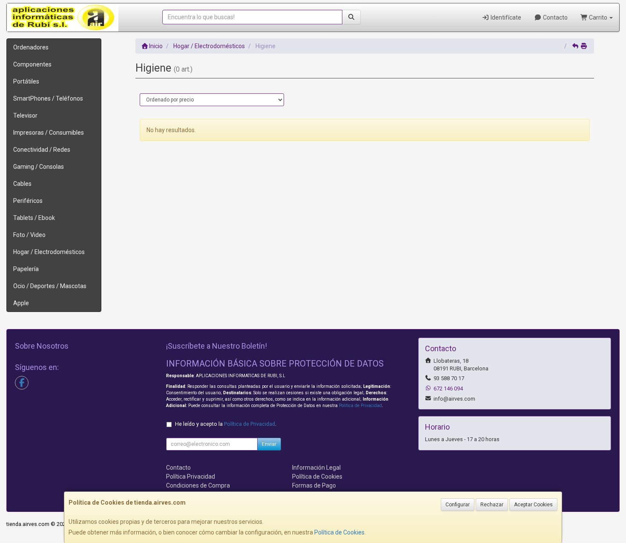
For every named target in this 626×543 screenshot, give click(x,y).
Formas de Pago (314, 485)
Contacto (555, 17)
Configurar (457, 505)
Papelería (26, 269)
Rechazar (491, 505)
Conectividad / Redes (41, 149)
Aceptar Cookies (533, 505)
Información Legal (316, 467)
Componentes (32, 64)
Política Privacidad (190, 476)
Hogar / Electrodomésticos (49, 251)
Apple (21, 303)
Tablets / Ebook (34, 217)
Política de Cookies (339, 532)
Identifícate (505, 17)
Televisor (25, 115)
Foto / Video (29, 234)
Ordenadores (31, 47)
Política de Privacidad (360, 405)
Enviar (269, 444)
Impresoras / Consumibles (48, 132)
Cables (22, 183)
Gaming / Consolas (38, 166)
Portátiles (26, 81)
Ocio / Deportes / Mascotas (49, 286)
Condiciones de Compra (198, 485)
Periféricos (28, 200)
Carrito (598, 17)
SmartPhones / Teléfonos (48, 98)
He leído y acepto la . (225, 424)
